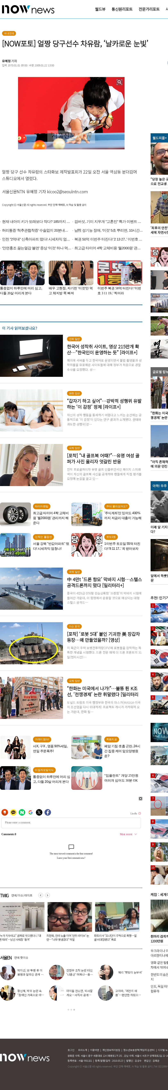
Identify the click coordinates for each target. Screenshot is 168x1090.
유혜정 (6, 61)
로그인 (71, 1050)
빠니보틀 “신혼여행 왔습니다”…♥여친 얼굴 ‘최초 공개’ (83, 938)
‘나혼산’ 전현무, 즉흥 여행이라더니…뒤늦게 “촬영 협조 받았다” (128, 995)
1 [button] (68, 1010)
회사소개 (82, 1050)
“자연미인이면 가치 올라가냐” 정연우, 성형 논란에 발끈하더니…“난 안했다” (130, 938)
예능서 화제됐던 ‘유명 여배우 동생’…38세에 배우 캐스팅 (79, 974)
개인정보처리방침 (111, 1050)
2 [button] (71, 1010)
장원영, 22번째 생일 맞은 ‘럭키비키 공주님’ (79, 993)
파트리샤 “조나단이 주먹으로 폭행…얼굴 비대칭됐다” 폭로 (35, 938)
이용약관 (94, 1050)
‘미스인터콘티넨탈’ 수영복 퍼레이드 (128, 972)
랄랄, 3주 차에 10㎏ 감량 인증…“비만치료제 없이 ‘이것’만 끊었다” (30, 995)
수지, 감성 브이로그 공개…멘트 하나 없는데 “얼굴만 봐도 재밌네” (30, 974)
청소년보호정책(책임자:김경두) (139, 1050)
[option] (36, 923)
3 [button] (74, 1010)
